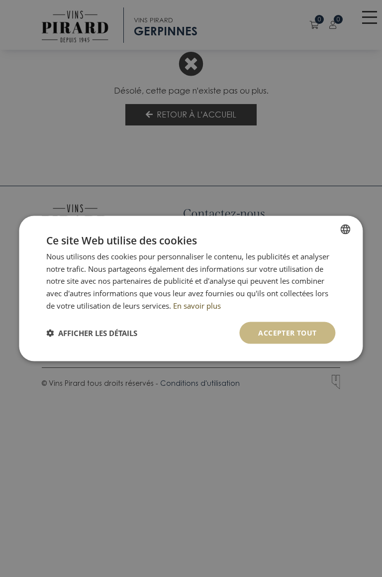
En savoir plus (197, 305)
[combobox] (346, 229)
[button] (91, 333)
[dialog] (191, 288)
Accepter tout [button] (287, 332)
